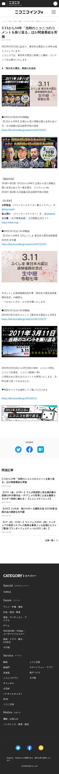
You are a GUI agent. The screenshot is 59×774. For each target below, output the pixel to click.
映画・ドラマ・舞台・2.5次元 (14, 640)
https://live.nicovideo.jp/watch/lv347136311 (24, 130)
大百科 (6, 689)
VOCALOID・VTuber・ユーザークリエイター (14, 632)
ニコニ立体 (8, 704)
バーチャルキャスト (12, 694)
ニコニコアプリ (10, 678)
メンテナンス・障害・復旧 (16, 724)
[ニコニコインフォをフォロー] (18, 747)
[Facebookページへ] (29, 747)
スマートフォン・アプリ (41, 667)
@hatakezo (49, 214)
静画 (5, 668)
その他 (6, 647)
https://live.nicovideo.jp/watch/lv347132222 (24, 244)
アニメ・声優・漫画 (12, 607)
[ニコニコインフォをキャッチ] (41, 747)
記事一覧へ (50, 540)
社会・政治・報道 (15, 21)
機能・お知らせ (10, 719)
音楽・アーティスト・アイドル (15, 618)
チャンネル (8, 683)
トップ (4, 21)
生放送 (6, 673)
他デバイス (35, 673)
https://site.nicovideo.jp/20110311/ (19, 398)
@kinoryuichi (8, 209)
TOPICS (7, 592)
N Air (5, 699)
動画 (5, 662)
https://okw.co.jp (10, 222)
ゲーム (6, 626)
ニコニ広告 (35, 662)
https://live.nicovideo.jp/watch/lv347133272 (24, 319)
